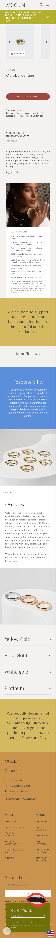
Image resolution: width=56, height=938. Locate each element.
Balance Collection (18, 135)
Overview (15, 505)
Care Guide (10, 821)
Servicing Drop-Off (19, 791)
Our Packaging (41, 842)
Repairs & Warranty (10, 834)
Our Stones (42, 836)
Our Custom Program (42, 851)
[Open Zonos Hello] (49, 932)
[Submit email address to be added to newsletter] (44, 915)
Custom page (38, 116)
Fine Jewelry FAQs (14, 827)
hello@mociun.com (19, 786)
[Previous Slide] (9, 42)
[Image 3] (40, 53)
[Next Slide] (46, 42)
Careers (9, 858)
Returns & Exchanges (10, 842)
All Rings (10, 70)
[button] (42, 5)
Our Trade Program (41, 859)
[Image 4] (42, 53)
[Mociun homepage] (15, 4)
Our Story (41, 821)
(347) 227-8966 (15, 781)
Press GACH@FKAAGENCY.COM (21, 799)
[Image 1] (37, 53)
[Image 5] (44, 53)
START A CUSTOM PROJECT (28, 97)
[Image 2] (39, 53)
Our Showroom (41, 828)
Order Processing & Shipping (15, 851)
